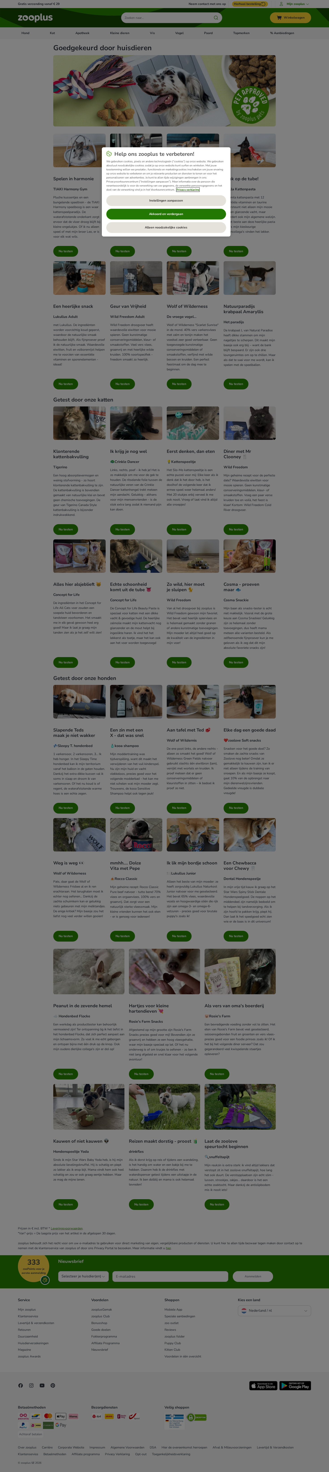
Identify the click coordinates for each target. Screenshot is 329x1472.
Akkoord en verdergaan (166, 214)
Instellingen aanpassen (166, 200)
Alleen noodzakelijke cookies (166, 227)
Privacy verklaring (188, 189)
